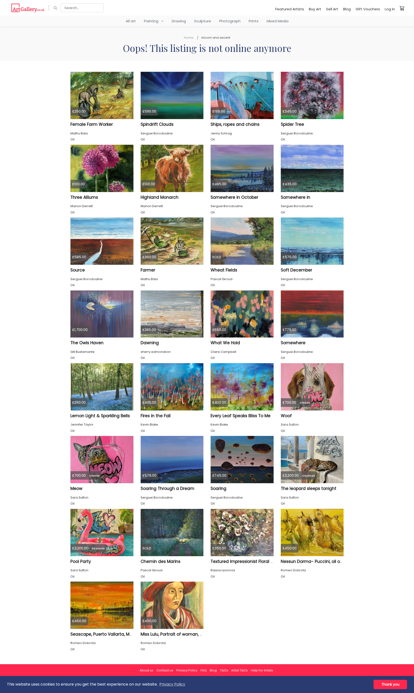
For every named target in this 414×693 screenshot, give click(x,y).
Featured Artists (289, 9)
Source (77, 270)
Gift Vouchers (368, 9)
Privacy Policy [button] (172, 684)
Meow (76, 488)
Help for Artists (262, 670)
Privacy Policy (186, 670)
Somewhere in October (234, 197)
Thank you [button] (390, 684)
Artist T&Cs (239, 670)
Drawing (179, 21)
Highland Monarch (159, 197)
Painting (152, 21)
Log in (390, 9)
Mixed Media (277, 21)
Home (188, 38)
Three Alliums (84, 197)
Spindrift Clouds (157, 124)
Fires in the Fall (156, 416)
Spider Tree (292, 124)
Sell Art (332, 9)
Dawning (150, 343)
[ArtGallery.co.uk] (28, 8)
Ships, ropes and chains (235, 124)
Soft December (296, 270)
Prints (254, 21)
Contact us (164, 670)
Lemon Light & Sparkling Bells (100, 416)
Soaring (218, 488)
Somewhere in (295, 197)
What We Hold (225, 343)
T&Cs (224, 670)
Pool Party (80, 561)
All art (131, 21)
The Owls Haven (87, 343)
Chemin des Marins (160, 561)
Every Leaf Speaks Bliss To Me (240, 416)
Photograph (230, 21)
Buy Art (315, 9)
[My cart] (402, 8)
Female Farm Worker (91, 124)
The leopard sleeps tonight (308, 488)
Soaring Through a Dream (167, 488)
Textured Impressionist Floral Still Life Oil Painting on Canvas (272, 561)
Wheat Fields (224, 270)
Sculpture (202, 21)
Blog (347, 9)
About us (146, 670)
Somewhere (293, 343)
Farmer (148, 270)
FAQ (204, 670)
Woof (286, 416)
